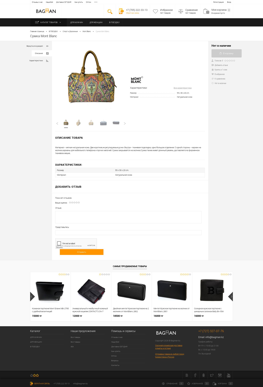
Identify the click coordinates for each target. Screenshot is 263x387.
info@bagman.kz (214, 337)
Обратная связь (132, 13)
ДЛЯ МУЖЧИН (76, 22)
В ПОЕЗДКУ (114, 22)
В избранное (220, 74)
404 (72, 346)
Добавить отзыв (221, 65)
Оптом (88, 2)
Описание (39, 53)
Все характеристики (183, 88)
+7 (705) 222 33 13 (61, 383)
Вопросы (114, 360)
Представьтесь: (62, 227)
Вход (229, 2)
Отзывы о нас (37, 2)
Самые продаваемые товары (130, 266)
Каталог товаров (49, 22)
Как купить (79, 2)
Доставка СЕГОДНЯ (63, 2)
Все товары (75, 337)
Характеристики (36, 60)
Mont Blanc (87, 31)
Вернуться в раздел (35, 46)
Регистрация (218, 2)
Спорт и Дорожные (70, 31)
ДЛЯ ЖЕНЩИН (96, 22)
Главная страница (37, 31)
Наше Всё (49, 2)
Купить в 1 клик (221, 69)
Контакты (115, 365)
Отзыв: (58, 208)
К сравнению (220, 78)
